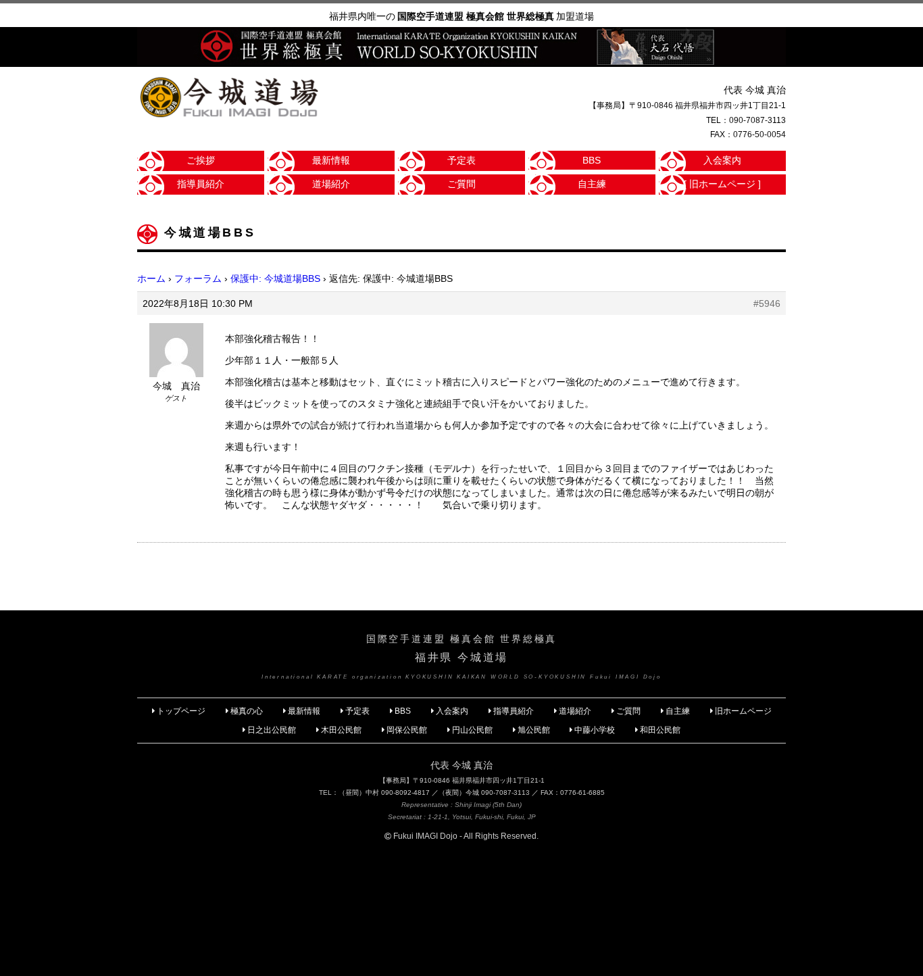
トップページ (181, 711)
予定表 (461, 160)
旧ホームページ (743, 711)
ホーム (151, 278)
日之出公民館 (271, 730)
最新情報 (331, 160)
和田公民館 (660, 730)
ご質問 (461, 183)
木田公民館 (341, 730)
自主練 (592, 183)
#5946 (766, 303)
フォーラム (198, 278)
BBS (591, 160)
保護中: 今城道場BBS (275, 278)
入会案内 (722, 160)
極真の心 (246, 711)
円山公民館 (472, 730)
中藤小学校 (594, 730)
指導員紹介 (200, 183)
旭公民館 (535, 730)
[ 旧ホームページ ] (722, 183)
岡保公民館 (406, 730)
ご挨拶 (200, 160)
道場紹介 (331, 183)
